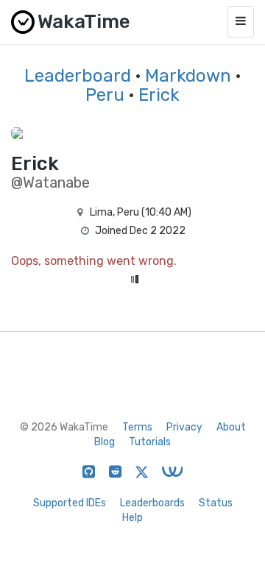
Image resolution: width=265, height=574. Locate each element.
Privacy (184, 427)
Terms (137, 427)
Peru (104, 95)
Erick (159, 95)
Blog (104, 442)
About (231, 427)
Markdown (188, 75)
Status (216, 503)
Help (132, 517)
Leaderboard (77, 75)
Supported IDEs (69, 503)
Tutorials (150, 442)
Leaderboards (152, 503)
